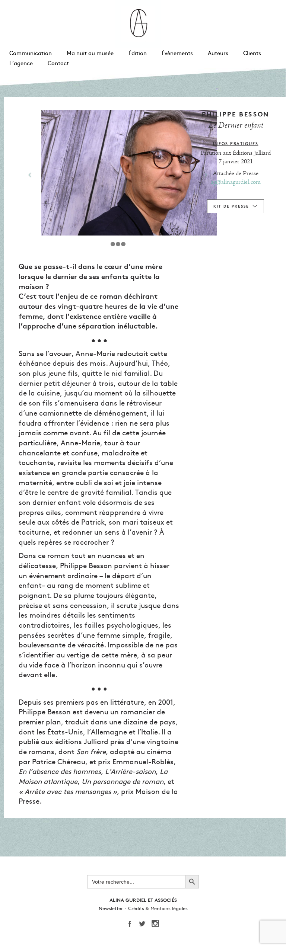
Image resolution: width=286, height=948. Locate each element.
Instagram (157, 923)
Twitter (144, 923)
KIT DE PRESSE (231, 206)
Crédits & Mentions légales (158, 909)
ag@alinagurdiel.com (236, 182)
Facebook (131, 923)
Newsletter (111, 909)
